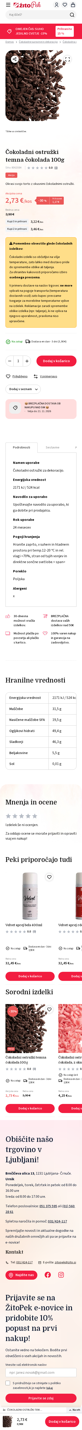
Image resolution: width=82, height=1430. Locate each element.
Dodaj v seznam (20, 389)
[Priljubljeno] (49, 877)
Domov (9, 42)
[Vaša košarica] (73, 4)
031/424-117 (57, 1221)
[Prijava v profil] (56, 4)
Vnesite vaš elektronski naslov (26, 1365)
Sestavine (52, 447)
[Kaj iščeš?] (72, 14)
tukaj (49, 1387)
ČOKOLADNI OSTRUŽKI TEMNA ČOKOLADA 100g (25, 1060)
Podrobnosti (21, 447)
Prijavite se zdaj (41, 1398)
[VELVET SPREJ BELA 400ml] (30, 896)
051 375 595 (48, 1206)
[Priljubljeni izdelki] (64, 4)
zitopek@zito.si (65, 1262)
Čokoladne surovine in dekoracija (38, 42)
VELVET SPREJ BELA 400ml (23, 925)
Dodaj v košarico (62, 1421)
